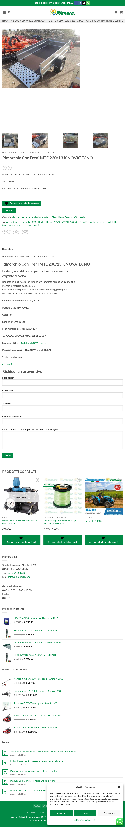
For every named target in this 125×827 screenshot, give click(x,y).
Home (5, 152)
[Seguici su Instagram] (80, 3)
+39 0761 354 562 (15, 572)
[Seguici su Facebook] (76, 3)
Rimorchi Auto (49, 152)
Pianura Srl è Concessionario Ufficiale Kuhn (32, 780)
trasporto (6, 225)
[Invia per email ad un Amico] (18, 232)
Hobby (46, 222)
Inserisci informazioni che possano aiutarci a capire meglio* (30, 429)
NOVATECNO (67, 222)
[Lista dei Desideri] (116, 12)
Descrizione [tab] (7, 249)
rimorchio (92, 222)
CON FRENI (37, 222)
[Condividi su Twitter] (14, 232)
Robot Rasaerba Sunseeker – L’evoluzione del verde (36, 761)
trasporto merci (32, 225)
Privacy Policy (90, 820)
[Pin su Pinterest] (23, 232)
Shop (13, 152)
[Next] (122, 513)
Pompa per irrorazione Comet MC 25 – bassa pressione (20, 522)
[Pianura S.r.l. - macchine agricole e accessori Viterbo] (62, 12)
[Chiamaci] (88, 3)
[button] (118, 787)
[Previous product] (10, 168)
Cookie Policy (78, 820)
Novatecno (46, 217)
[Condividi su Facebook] (9, 232)
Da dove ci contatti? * (12, 416)
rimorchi (83, 222)
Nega (85, 813)
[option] (62, 58)
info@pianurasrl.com (19, 576)
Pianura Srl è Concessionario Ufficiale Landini (33, 770)
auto (8, 222)
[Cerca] (9, 12)
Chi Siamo (31, 812)
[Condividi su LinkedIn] (27, 232)
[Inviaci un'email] (84, 3)
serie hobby (112, 222)
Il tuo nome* (8, 377)
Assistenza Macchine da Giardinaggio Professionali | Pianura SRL (44, 751)
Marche (37, 217)
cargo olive (26, 222)
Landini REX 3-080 (93, 521)
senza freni (101, 222)
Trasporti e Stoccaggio (29, 152)
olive (77, 222)
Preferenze (109, 813)
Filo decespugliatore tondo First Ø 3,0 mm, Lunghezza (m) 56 (61, 522)
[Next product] (5, 168)
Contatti (41, 812)
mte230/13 (55, 222)
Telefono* (6, 403)
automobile (16, 222)
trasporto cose (17, 225)
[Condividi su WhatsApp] (4, 232)
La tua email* (8, 390)
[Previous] (2, 513)
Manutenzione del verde (22, 217)
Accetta (61, 813)
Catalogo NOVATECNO (33, 342)
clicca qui (7, 363)
